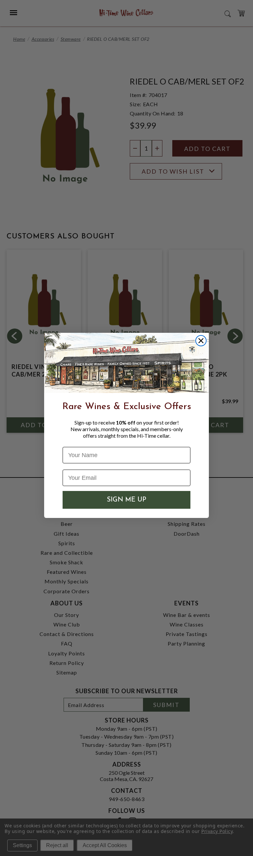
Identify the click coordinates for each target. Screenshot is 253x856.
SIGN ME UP (126, 500)
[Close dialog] (201, 340)
